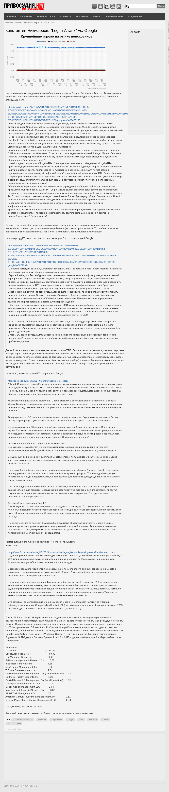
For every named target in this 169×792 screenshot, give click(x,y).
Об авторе (26, 16)
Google (71, 720)
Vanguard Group (14, 723)
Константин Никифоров (23, 720)
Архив (96, 16)
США (81, 720)
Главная (11, 16)
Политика (65, 16)
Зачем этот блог (46, 16)
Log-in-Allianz (57, 720)
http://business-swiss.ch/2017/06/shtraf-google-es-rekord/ (38, 380)
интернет (42, 720)
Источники (82, 16)
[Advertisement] (146, 84)
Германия (93, 720)
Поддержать (135, 16)
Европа (106, 720)
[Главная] (28, 10)
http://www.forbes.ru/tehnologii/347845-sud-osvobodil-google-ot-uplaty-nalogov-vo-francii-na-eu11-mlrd (62, 552)
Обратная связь (114, 16)
